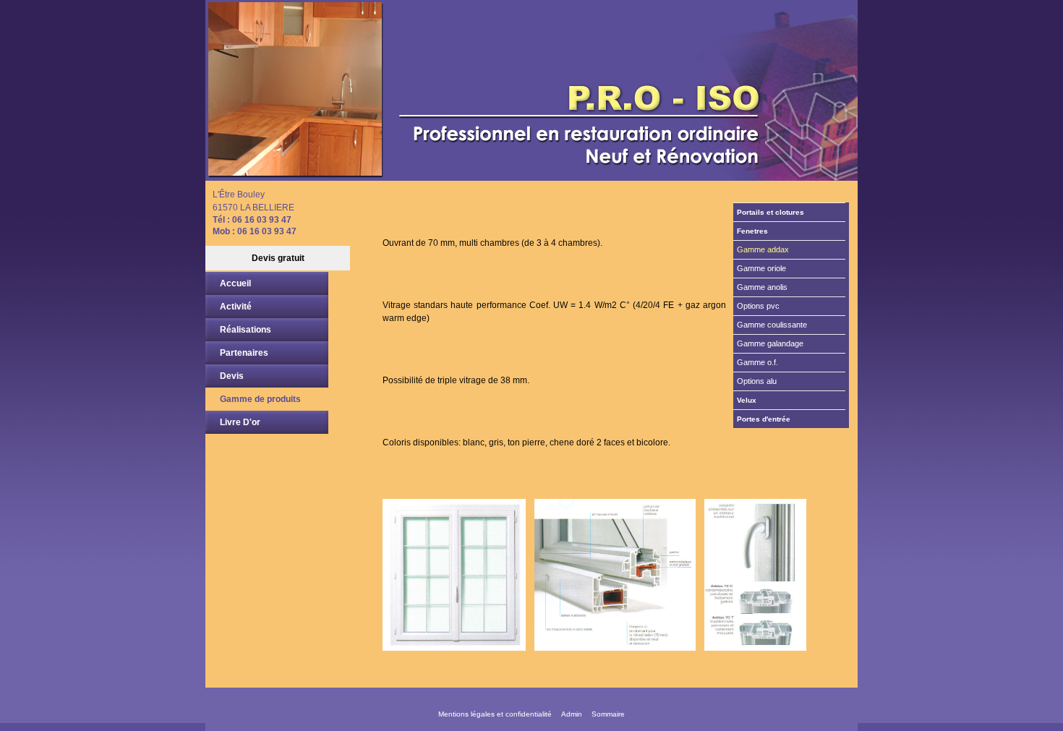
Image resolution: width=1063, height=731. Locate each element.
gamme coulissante (772, 324)
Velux (746, 400)
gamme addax (763, 249)
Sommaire (608, 714)
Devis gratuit (278, 258)
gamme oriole (761, 268)
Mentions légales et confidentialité (495, 714)
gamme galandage (770, 343)
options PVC (758, 306)
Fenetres (752, 231)
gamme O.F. (757, 362)
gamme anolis (762, 287)
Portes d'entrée (763, 419)
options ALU (757, 381)
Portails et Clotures (770, 212)
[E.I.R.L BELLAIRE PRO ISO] (531, 90)
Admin (571, 714)
